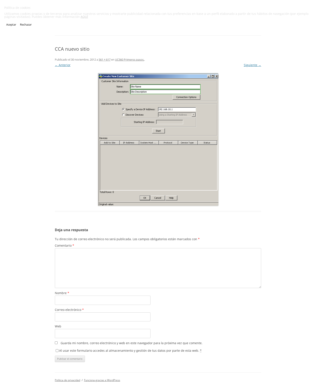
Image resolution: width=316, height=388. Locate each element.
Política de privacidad (67, 380)
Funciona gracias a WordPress (102, 380)
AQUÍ (84, 17)
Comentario (64, 245)
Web (58, 326)
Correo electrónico (69, 310)
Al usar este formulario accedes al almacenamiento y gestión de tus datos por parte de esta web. (130, 350)
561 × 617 (104, 59)
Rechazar (26, 24)
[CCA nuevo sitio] (158, 139)
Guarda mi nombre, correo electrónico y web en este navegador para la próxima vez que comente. (131, 343)
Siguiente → (252, 65)
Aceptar (11, 24)
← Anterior (63, 65)
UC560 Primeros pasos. (129, 59)
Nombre (62, 293)
